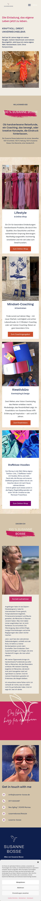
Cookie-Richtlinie (13, 898)
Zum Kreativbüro (20, 423)
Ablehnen (20, 888)
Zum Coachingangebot (20, 334)
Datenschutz (22, 898)
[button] (38, 862)
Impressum (30, 898)
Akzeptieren (20, 882)
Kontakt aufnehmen (20, 599)
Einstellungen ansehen (20, 893)
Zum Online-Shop (20, 249)
